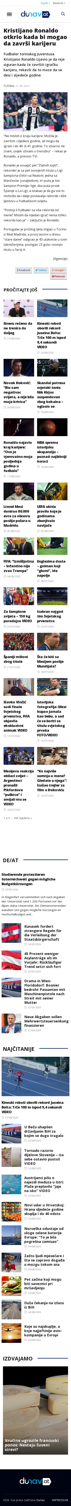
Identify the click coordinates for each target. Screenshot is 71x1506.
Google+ (59, 270)
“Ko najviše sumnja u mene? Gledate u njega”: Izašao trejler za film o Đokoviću (52, 780)
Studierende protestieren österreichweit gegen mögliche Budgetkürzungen (28, 879)
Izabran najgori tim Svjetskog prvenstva (50, 616)
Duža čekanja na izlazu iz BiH (44, 1305)
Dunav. (40, 1500)
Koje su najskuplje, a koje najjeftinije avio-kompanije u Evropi (43, 1330)
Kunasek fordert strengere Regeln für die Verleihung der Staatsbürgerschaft (43, 933)
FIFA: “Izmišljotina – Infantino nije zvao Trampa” (19, 566)
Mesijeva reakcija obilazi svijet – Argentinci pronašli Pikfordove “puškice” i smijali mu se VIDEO (19, 787)
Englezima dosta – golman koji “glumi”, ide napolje (51, 568)
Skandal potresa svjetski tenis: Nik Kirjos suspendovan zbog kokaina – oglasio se (51, 394)
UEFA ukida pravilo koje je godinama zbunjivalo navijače (49, 516)
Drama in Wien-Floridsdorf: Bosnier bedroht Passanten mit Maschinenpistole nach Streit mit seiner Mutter (44, 992)
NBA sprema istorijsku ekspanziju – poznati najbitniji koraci (52, 452)
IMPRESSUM (60, 1500)
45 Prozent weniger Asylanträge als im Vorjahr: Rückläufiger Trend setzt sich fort (43, 960)
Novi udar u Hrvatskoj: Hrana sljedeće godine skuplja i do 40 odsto (44, 1209)
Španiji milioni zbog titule (16, 659)
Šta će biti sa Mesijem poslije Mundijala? (50, 661)
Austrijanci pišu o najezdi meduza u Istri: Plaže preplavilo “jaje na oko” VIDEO (44, 1184)
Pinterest (59, 276)
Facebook (24, 270)
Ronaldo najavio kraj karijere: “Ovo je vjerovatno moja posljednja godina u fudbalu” (18, 456)
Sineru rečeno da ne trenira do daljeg (18, 328)
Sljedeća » (25, 818)
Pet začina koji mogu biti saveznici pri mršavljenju (42, 1283)
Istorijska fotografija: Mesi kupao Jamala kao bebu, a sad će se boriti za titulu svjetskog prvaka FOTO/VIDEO (51, 718)
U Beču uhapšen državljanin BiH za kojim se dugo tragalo (44, 1131)
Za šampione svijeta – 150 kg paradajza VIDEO (18, 616)
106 (16, 818)
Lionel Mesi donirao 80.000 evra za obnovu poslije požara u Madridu (17, 516)
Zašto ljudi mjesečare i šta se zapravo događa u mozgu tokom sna (44, 1260)
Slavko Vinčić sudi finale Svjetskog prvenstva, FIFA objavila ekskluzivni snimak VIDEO (17, 716)
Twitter (42, 270)
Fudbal (9, 86)
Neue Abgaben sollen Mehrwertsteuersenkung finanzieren (46, 1021)
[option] (35, 1410)
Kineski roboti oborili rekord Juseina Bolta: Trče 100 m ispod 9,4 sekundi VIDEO (51, 335)
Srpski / (45, 3)
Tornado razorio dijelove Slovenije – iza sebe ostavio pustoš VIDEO (44, 1157)
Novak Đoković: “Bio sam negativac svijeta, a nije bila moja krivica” (19, 392)
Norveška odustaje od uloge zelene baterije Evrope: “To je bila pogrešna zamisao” (44, 1235)
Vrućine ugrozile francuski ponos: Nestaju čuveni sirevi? (32, 1445)
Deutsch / (59, 3)
